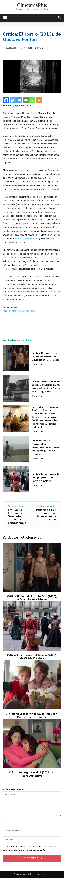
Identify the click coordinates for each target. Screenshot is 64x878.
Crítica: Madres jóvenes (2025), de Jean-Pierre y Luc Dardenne (32, 715)
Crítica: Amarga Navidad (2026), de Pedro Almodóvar (32, 774)
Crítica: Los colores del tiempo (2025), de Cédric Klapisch (46, 477)
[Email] (26, 100)
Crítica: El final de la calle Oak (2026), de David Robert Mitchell (45, 356)
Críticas (39, 48)
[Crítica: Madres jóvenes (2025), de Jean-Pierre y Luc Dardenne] (32, 684)
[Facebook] (6, 100)
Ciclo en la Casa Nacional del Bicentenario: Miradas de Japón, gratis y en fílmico (46, 447)
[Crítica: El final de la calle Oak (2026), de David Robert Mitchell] (16, 358)
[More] (39, 100)
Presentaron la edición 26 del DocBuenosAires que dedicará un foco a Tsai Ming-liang (46, 386)
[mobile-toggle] (5, 18)
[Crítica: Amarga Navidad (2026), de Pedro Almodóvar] (32, 743)
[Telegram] (19, 100)
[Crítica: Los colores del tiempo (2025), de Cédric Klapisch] (16, 479)
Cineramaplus (37, 364)
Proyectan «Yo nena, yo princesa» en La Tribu (45, 514)
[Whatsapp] (32, 100)
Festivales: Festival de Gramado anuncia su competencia (17, 516)
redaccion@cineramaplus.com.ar (19, 310)
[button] (60, 18)
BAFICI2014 (28, 48)
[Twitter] (13, 100)
